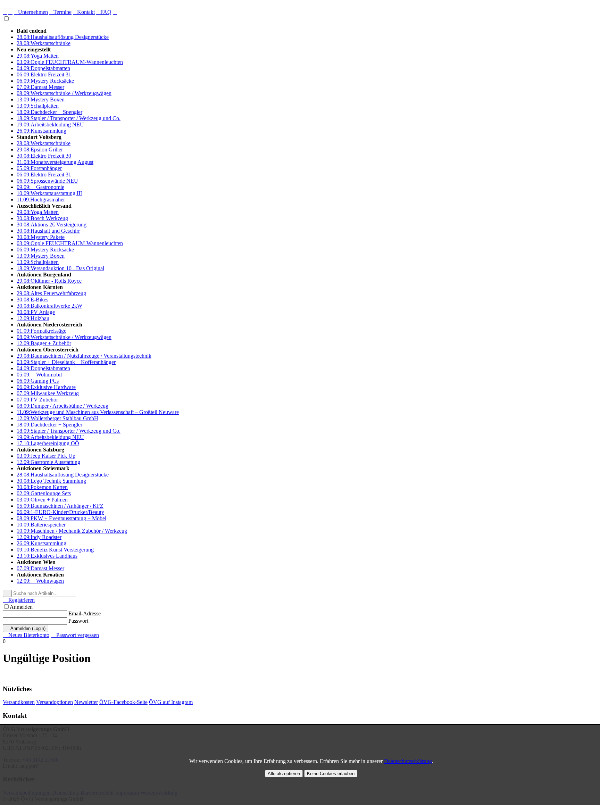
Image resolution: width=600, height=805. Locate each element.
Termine (60, 12)
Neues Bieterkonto (26, 635)
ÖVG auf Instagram (171, 702)
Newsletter (86, 702)
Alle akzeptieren (284, 773)
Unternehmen (31, 12)
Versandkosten (19, 702)
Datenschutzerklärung (408, 761)
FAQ (103, 12)
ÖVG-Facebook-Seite (123, 702)
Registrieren (19, 600)
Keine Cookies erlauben (331, 773)
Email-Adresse (84, 613)
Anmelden (21, 607)
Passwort (78, 621)
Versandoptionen (54, 702)
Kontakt (84, 12)
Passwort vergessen (75, 635)
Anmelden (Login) (25, 628)
